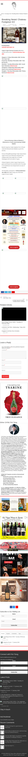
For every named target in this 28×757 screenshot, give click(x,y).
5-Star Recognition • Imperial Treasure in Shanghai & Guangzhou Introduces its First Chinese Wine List (11, 696)
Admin (4, 24)
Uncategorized (8, 13)
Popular (8, 633)
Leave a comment (6, 25)
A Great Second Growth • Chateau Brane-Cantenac (19, 300)
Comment (4, 350)
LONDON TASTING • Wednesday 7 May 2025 (13, 327)
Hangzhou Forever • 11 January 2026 (11, 642)
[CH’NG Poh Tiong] (14, 5)
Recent (2, 633)
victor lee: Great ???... (9, 745)
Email (3, 365)
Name (3, 360)
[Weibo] (17, 607)
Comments (14, 633)
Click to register (14, 247)
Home (2, 13)
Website (3, 370)
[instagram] (14, 607)
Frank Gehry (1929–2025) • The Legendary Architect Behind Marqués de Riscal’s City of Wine (13, 703)
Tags (20, 633)
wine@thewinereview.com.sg (9, 657)
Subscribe (14, 625)
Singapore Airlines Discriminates (10, 331)
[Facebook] (11, 607)
